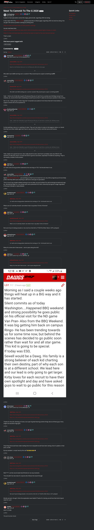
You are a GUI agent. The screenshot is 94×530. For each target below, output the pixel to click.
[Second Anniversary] (29, 80)
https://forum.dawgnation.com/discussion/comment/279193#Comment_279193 (29, 118)
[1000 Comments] (31, 80)
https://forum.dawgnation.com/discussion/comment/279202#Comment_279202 (29, 221)
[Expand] (34, 71)
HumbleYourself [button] (11, 192)
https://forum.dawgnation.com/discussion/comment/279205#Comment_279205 (29, 491)
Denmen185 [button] (10, 55)
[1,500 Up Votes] (34, 109)
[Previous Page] (58, 52)
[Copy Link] (13, 15)
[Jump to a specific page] (65, 52)
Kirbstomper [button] (10, 406)
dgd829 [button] (9, 506)
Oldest (9, 52)
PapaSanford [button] (10, 135)
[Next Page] (62, 52)
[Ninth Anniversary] (26, 55)
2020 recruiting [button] (7, 44)
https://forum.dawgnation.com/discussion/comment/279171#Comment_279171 (29, 64)
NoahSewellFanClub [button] (12, 109)
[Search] (75, 2)
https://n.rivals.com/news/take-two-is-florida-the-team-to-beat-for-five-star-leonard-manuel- (29, 33)
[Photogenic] (23, 14)
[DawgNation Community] (8, 2)
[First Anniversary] (25, 14)
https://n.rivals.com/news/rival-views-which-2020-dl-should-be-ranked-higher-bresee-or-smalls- (30, 30)
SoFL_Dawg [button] (10, 457)
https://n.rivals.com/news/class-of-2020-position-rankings (19, 25)
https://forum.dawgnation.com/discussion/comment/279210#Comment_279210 (29, 414)
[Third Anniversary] (24, 135)
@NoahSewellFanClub (13, 178)
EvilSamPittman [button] (11, 234)
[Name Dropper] (21, 14)
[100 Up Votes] (28, 135)
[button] (5, 14)
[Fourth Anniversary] (30, 234)
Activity (70, 17)
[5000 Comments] (27, 14)
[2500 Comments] (26, 506)
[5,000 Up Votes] (29, 14)
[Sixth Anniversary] (28, 457)
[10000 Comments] (30, 457)
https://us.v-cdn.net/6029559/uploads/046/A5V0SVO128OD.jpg (24, 417)
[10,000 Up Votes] (30, 55)
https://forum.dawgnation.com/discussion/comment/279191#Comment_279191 (29, 89)
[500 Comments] (32, 109)
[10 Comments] (26, 135)
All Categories (72, 13)
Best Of (71, 19)
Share (5, 39)
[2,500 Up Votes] (33, 80)
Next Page (34, 519)
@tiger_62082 (20, 21)
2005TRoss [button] (10, 164)
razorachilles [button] (13, 61)
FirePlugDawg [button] (10, 14)
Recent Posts (72, 15)
